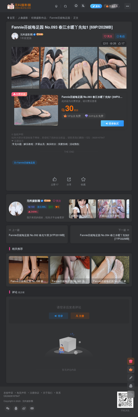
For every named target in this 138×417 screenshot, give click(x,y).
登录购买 (114, 123)
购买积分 (51, 144)
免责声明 (21, 392)
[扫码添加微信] (130, 394)
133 (32, 206)
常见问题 (17, 144)
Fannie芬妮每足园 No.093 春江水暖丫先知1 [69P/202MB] (62, 27)
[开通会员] (130, 369)
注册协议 (34, 392)
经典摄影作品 (38, 17)
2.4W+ (43, 206)
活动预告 (74, 144)
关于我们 (47, 392)
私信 (122, 36)
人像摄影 (23, 17)
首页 (12, 17)
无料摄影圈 (26, 34)
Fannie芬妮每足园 (60, 17)
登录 (60, 316)
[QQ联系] (130, 386)
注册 (81, 316)
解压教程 (28, 144)
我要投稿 (63, 144)
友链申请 (8, 392)
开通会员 (113, 6)
